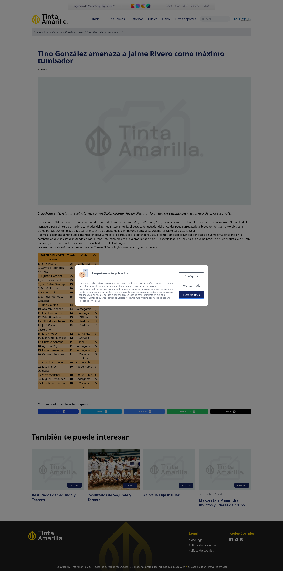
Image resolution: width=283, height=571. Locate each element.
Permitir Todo (191, 294)
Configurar (191, 276)
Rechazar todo (191, 285)
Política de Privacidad (89, 300)
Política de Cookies (116, 297)
